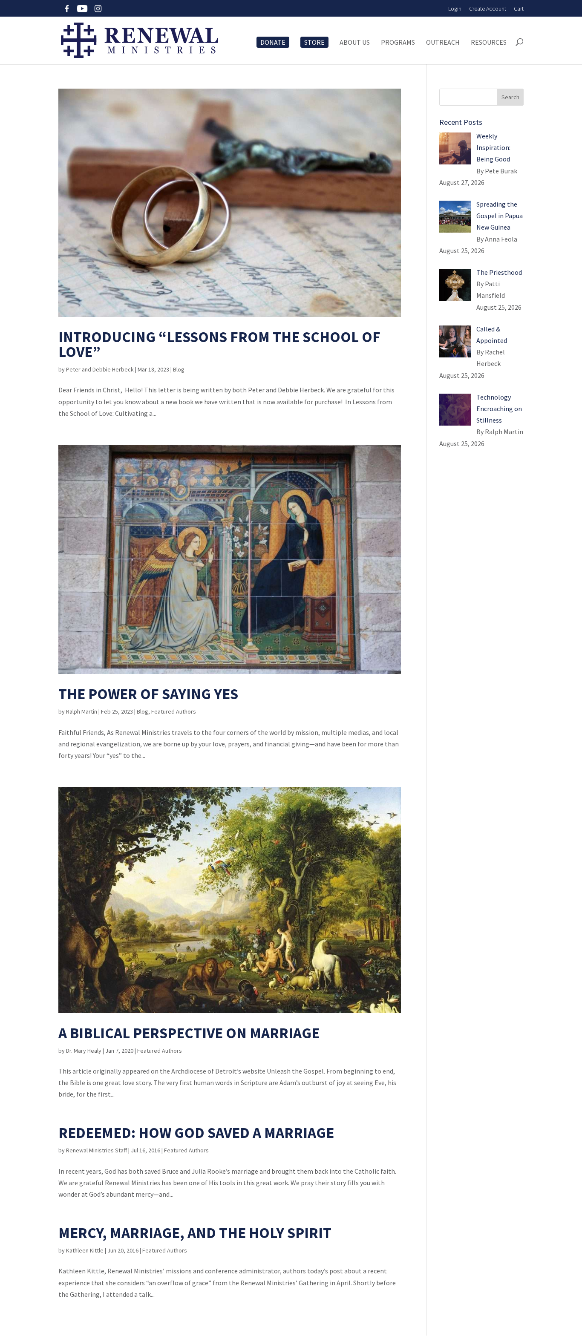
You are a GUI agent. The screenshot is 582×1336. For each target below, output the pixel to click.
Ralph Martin (81, 711)
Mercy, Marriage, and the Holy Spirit (194, 1233)
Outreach (443, 42)
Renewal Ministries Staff (96, 1150)
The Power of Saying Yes (148, 694)
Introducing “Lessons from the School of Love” (219, 344)
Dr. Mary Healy (83, 1050)
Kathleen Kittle (85, 1250)
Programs (398, 42)
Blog (178, 369)
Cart (519, 8)
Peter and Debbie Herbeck (100, 369)
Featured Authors (173, 711)
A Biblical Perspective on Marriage (189, 1033)
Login (454, 8)
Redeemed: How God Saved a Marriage (196, 1132)
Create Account (487, 8)
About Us (355, 42)
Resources (489, 42)
